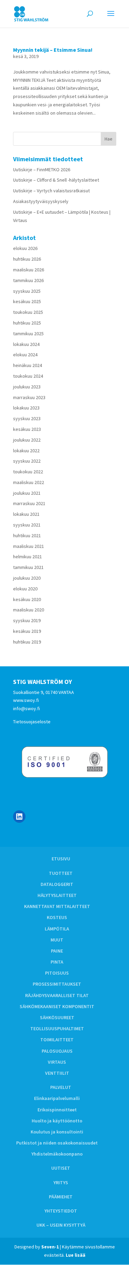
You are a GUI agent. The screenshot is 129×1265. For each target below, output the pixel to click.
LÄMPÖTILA (57, 929)
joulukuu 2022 (27, 440)
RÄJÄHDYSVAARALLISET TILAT (57, 995)
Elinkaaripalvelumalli (57, 1098)
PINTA (57, 962)
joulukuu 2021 (27, 493)
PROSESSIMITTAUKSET (57, 984)
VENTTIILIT (57, 1073)
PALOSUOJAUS (57, 1051)
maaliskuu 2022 (28, 482)
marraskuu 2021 (29, 503)
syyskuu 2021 (27, 525)
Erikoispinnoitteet (57, 1110)
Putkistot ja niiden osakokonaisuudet (57, 1143)
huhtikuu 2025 (27, 323)
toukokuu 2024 (28, 376)
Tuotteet (61, 873)
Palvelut (60, 1087)
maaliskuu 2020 (28, 610)
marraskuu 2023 (29, 397)
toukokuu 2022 (28, 472)
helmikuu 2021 (27, 556)
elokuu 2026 (25, 248)
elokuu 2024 (25, 354)
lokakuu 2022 (26, 450)
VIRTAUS (57, 1062)
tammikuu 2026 (28, 280)
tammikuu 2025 (28, 333)
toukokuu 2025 (28, 312)
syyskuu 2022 (27, 461)
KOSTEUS (57, 917)
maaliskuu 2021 (28, 546)
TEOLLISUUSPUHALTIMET (57, 1028)
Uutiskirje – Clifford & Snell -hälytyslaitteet (56, 180)
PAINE (57, 951)
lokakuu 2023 (26, 408)
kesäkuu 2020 (27, 599)
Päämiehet (61, 1197)
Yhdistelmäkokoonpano (57, 1154)
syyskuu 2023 (27, 418)
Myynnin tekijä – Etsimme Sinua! (53, 49)
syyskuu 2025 (27, 291)
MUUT (57, 940)
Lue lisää (75, 1255)
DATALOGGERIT (57, 884)
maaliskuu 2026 (28, 270)
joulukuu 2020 (27, 578)
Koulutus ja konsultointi (57, 1132)
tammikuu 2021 (28, 567)
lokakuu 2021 (26, 514)
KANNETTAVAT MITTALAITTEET (57, 906)
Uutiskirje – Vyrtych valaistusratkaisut (51, 190)
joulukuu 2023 (27, 387)
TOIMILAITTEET (57, 1039)
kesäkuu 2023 (27, 429)
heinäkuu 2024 (27, 365)
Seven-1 (50, 1247)
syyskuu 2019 (27, 620)
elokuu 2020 (25, 589)
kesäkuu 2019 (27, 631)
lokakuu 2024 (26, 344)
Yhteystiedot (60, 1211)
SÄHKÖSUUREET (57, 1017)
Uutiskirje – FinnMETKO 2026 (41, 169)
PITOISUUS (57, 973)
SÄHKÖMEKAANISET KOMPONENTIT (57, 1006)
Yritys (60, 1182)
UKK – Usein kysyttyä (60, 1225)
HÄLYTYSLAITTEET (57, 895)
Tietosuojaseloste (32, 721)
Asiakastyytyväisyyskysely (40, 201)
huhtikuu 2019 (27, 642)
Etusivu (61, 859)
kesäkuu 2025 (27, 301)
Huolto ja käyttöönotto (57, 1121)
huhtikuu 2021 (27, 535)
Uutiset (60, 1168)
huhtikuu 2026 (27, 259)
